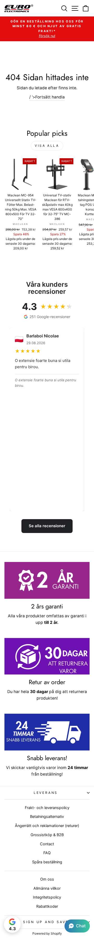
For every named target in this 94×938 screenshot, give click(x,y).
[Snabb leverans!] (47, 732)
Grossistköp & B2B (47, 835)
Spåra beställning (47, 862)
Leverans (46, 793)
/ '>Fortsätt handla (47, 97)
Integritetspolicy (47, 897)
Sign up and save (45, 922)
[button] (77, 926)
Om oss (47, 879)
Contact (47, 844)
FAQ (47, 853)
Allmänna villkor (47, 888)
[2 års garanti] (47, 580)
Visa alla (47, 146)
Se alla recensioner (47, 525)
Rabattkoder (47, 906)
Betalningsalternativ (47, 816)
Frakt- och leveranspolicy (47, 807)
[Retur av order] (47, 656)
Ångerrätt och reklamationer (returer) (47, 825)
